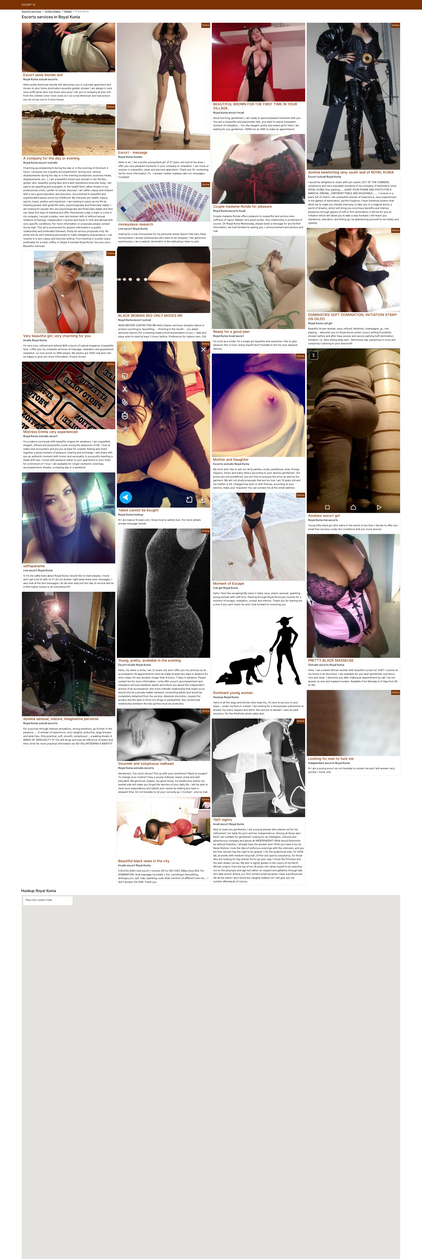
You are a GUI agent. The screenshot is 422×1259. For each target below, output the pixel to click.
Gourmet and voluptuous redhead (146, 763)
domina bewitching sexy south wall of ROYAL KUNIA (351, 172)
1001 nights (222, 820)
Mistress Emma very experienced (50, 432)
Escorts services (31, 11)
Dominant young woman (233, 693)
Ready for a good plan (231, 331)
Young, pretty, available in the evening (149, 660)
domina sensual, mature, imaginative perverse (60, 719)
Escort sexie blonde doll (43, 75)
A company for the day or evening (51, 158)
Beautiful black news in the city (143, 861)
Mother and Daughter (231, 459)
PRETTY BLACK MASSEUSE (331, 660)
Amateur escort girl (324, 516)
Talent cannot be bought (138, 510)
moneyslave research (135, 224)
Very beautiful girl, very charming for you (57, 336)
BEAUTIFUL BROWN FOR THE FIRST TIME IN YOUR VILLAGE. (255, 106)
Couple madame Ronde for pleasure (242, 206)
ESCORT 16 (28, 4)
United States (52, 11)
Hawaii (68, 11)
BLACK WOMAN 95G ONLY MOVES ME (150, 315)
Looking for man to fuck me (331, 759)
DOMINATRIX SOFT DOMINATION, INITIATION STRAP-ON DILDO (353, 317)
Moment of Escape (228, 583)
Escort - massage (132, 152)
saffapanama (34, 566)
